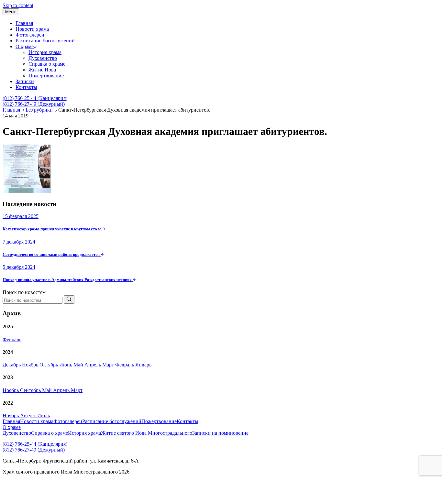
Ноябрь (30, 364)
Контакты (26, 87)
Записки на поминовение (220, 433)
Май (78, 364)
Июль (43, 415)
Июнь (66, 364)
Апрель (93, 364)
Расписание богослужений (45, 40)
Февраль (12, 339)
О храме (25, 46)
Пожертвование (46, 75)
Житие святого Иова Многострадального (146, 433)
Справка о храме (46, 64)
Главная (24, 23)
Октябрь (49, 364)
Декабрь (12, 364)
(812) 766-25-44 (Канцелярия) (35, 98)
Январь (143, 364)
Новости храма (32, 29)
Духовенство (42, 58)
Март (108, 364)
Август (28, 415)
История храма (44, 52)
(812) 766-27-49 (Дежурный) (34, 104)
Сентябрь (31, 390)
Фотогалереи (30, 35)
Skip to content (18, 5)
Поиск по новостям (24, 292)
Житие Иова (42, 69)
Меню (11, 11)
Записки (25, 81)
